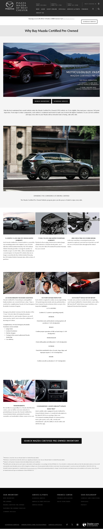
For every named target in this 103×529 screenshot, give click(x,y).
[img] (51, 70)
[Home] (9, 7)
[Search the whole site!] (98, 9)
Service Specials (55, 524)
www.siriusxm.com (32, 468)
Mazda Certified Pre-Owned (13, 504)
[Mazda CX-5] (51, 158)
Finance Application (65, 498)
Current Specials (9, 511)
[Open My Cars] (92, 9)
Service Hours (37, 504)
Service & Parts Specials (41, 501)
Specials (62, 9)
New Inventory (8, 498)
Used (43, 9)
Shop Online (52, 9)
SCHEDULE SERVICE (61, 101)
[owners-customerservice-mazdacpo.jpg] (19, 223)
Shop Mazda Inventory (68, 18)
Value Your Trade (63, 501)
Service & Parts (73, 9)
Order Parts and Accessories (33, 524)
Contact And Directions (90, 498)
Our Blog (84, 501)
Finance (85, 9)
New (38, 9)
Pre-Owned (7, 501)
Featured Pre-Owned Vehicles (14, 508)
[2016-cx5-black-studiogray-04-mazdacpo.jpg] (51, 391)
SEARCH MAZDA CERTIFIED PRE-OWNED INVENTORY (51, 441)
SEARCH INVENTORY (42, 101)
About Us (40, 13)
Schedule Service (89, 21)
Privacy (84, 504)
